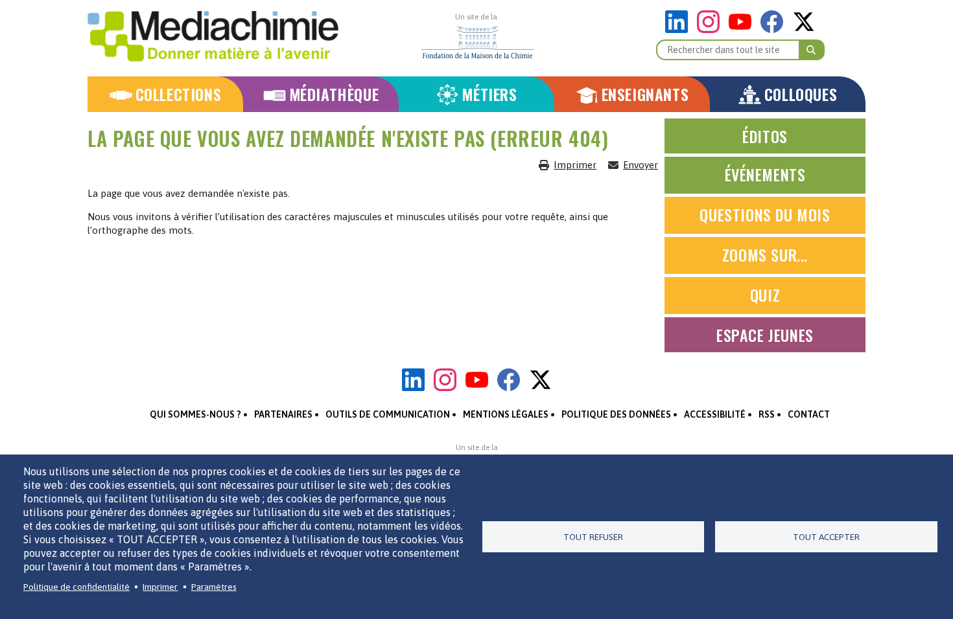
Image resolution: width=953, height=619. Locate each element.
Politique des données (616, 414)
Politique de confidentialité (76, 586)
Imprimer (575, 164)
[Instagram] (711, 29)
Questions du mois (765, 214)
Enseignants (645, 94)
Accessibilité (715, 414)
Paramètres (214, 586)
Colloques (800, 94)
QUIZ (765, 294)
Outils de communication (387, 414)
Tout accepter (826, 537)
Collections (178, 94)
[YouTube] (743, 29)
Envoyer (640, 164)
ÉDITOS (765, 136)
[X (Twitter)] (803, 29)
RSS (767, 414)
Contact (809, 414)
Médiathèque (334, 94)
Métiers (489, 94)
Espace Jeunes (765, 335)
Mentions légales (505, 414)
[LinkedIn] (679, 29)
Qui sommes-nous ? (195, 414)
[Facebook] (775, 29)
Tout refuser (593, 537)
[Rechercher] (812, 49)
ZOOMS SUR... (765, 254)
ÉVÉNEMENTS (765, 174)
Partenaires (283, 414)
